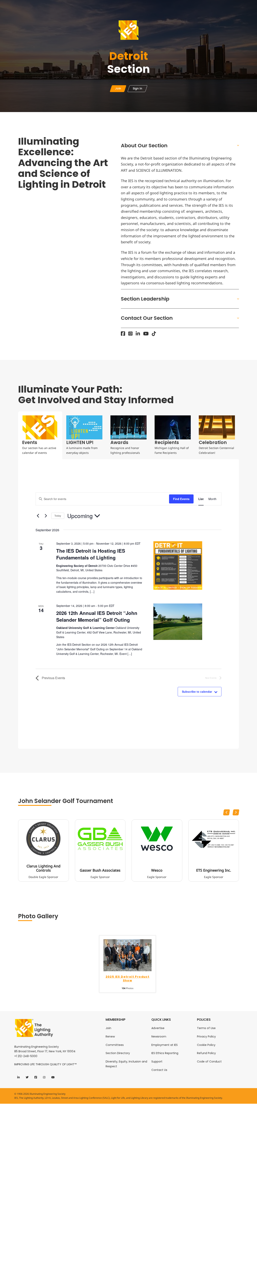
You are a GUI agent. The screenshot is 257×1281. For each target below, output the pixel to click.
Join (108, 1028)
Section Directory (118, 1053)
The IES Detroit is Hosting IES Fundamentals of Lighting (90, 554)
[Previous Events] (38, 515)
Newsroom (158, 1036)
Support (156, 1061)
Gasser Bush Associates (100, 870)
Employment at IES (164, 1045)
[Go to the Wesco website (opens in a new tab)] (157, 839)
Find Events (181, 499)
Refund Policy (206, 1053)
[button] (180, 145)
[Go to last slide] (226, 812)
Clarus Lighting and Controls (43, 868)
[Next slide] (236, 812)
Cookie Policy (206, 1045)
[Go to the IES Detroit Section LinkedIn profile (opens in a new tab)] (138, 333)
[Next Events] (45, 515)
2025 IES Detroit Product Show (128, 979)
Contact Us (159, 1070)
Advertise (157, 1028)
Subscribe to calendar (197, 692)
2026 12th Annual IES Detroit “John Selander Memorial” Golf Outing (96, 616)
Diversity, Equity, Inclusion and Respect (126, 1063)
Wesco (156, 870)
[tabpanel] (128, 604)
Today (57, 515)
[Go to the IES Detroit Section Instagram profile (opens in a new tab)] (130, 333)
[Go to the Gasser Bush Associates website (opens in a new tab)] (100, 839)
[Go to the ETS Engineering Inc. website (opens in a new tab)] (214, 839)
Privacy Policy (206, 1036)
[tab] (40, 435)
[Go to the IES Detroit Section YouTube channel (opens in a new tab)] (146, 333)
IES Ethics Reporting (164, 1053)
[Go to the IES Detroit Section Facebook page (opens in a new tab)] (123, 333)
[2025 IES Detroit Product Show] (127, 955)
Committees (115, 1045)
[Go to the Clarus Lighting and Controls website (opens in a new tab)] (43, 839)
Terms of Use (206, 1028)
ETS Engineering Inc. (213, 870)
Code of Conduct (209, 1061)
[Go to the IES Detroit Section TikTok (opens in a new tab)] (154, 333)
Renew (110, 1036)
